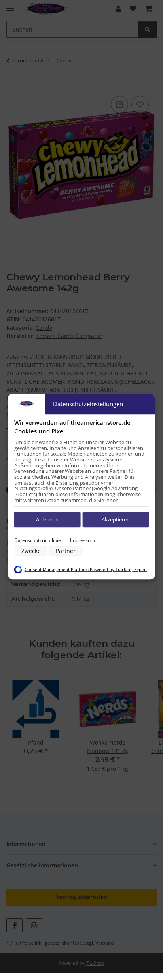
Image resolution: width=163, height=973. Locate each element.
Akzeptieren (116, 519)
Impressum (82, 540)
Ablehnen (47, 519)
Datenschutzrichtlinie (37, 540)
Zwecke (31, 551)
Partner (66, 551)
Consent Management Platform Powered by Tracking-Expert (86, 569)
